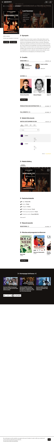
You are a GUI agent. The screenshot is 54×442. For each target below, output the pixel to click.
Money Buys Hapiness (50, 252)
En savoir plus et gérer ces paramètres (10, 440)
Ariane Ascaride (24, 95)
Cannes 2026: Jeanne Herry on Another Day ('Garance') (25, 288)
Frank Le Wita (42, 14)
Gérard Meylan (37, 95)
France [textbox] (22, 129)
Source (43, 153)
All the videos (17, 295)
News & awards (6, 36)
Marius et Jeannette (38, 252)
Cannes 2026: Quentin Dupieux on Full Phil (42, 287)
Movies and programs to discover (10, 38)
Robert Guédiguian (36, 14)
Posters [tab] (23, 164)
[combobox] (29, 130)
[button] (48, 170)
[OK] (49, 439)
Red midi (22, 254)
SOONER (26, 135)
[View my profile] (50, 2)
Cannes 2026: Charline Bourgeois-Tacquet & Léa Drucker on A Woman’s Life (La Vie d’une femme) (10, 289)
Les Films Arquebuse (36, 15)
